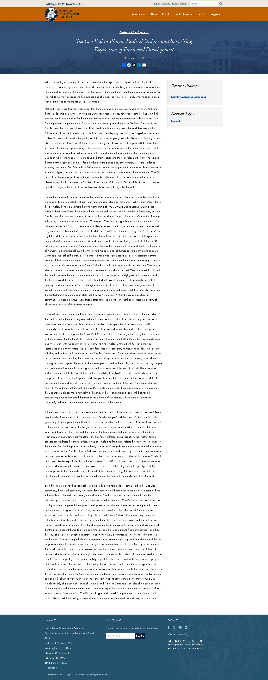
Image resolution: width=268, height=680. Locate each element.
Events (201, 14)
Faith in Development (134, 32)
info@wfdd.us (60, 662)
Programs (215, 14)
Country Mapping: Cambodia (188, 97)
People (166, 14)
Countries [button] (136, 14)
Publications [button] (182, 14)
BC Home (157, 4)
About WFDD (166, 4)
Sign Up (140, 635)
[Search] (220, 3)
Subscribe (183, 4)
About (154, 14)
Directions (175, 4)
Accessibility (51, 667)
